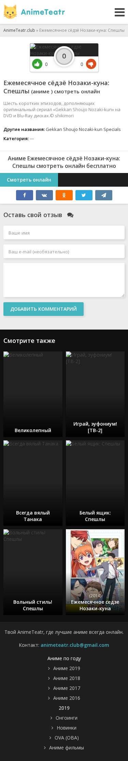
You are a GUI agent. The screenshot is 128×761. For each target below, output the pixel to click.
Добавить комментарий (43, 309)
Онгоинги (66, 718)
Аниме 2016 (66, 698)
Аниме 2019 (66, 668)
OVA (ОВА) (67, 737)
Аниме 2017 (66, 688)
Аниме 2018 (66, 678)
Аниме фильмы (66, 747)
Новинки (66, 727)
